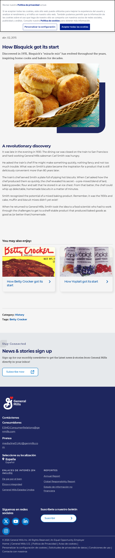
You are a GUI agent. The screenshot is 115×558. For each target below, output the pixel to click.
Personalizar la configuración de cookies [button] (24, 547)
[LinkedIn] (25, 521)
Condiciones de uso (100, 547)
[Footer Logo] (15, 403)
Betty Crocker (18, 319)
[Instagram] (6, 531)
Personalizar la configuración (40, 26)
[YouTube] (16, 521)
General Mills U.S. (20, 543)
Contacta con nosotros (14, 551)
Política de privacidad (29, 5)
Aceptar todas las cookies (75, 26)
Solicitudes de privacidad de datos (68, 547)
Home (5, 543)
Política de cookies (50, 20)
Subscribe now (15, 371)
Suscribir (50, 518)
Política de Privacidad (44, 543)
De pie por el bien (12, 479)
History (19, 314)
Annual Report (52, 476)
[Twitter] (6, 521)
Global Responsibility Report (59, 481)
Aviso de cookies (68, 543)
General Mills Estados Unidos (18, 489)
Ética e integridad (12, 484)
